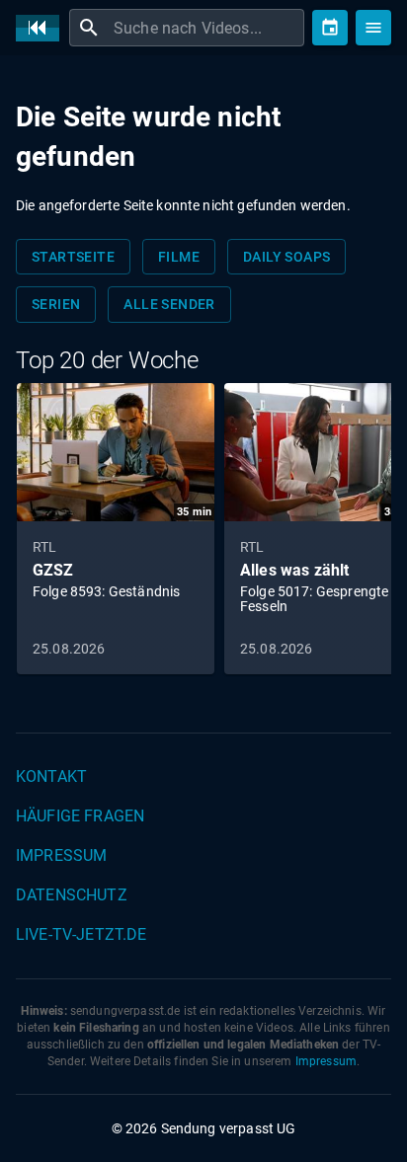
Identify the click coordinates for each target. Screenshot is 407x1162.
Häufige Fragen (80, 816)
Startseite (73, 257)
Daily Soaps (286, 257)
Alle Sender (168, 304)
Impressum (61, 855)
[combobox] (206, 27)
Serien (56, 304)
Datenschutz (71, 895)
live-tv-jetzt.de (81, 934)
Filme (179, 257)
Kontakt (51, 776)
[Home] (42, 28)
